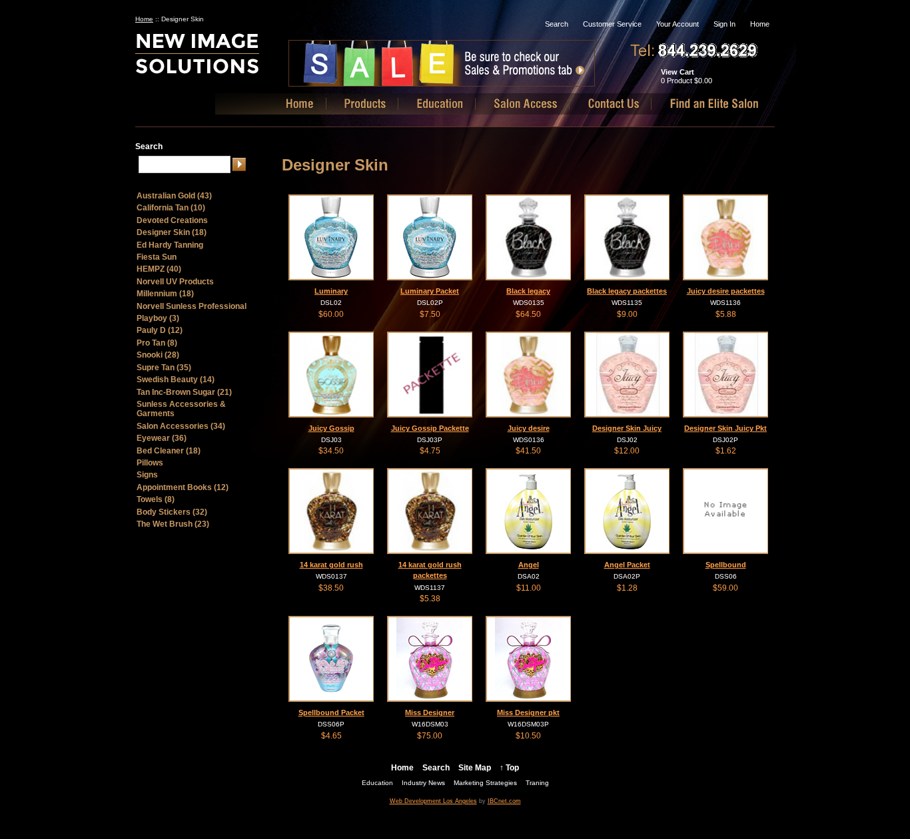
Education (377, 782)
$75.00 (429, 735)
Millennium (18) (165, 293)
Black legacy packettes (627, 291)
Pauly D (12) (160, 330)
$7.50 (430, 314)
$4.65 (331, 735)
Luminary (331, 291)
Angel (528, 565)
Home (759, 24)
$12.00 (627, 450)
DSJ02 (627, 439)
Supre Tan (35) (164, 367)
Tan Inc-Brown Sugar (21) (184, 392)
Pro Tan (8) (157, 343)
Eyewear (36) (162, 438)
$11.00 (528, 588)
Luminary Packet (429, 291)
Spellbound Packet (331, 712)
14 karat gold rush (331, 565)
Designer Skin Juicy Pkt (725, 428)
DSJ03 (331, 439)
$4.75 (430, 450)
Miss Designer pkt (528, 712)
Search (556, 24)
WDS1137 (429, 587)
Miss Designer (429, 712)
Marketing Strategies (485, 782)
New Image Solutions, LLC (220, 58)
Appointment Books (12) (182, 487)
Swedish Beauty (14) (176, 379)
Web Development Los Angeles (433, 801)
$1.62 (725, 450)
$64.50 (528, 314)
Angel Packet (627, 565)
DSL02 (331, 302)
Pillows (150, 462)
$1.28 (627, 588)
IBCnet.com (504, 801)
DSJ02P (725, 439)
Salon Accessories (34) (181, 426)
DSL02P (430, 302)
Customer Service (612, 24)
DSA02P (627, 576)
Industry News (423, 782)
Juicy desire (529, 428)
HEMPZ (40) (159, 269)
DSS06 (726, 576)
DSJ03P (429, 439)
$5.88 (725, 314)
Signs (147, 474)
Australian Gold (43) (174, 195)
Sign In (724, 24)
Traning (537, 782)
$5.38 (430, 598)
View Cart (677, 72)
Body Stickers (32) (172, 512)
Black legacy (528, 291)
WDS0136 (528, 439)
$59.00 (725, 588)
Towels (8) (156, 499)
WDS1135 (627, 302)
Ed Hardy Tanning (170, 245)
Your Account (677, 24)
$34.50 (331, 450)
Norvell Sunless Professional (191, 306)
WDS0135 (528, 302)
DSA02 (529, 576)
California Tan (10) (171, 207)
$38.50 (331, 588)
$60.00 (331, 314)
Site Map (474, 767)
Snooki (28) (158, 355)
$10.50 (528, 735)
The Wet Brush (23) (173, 524)
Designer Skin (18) (172, 232)
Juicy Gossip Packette (430, 428)
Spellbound (725, 565)
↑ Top (509, 767)
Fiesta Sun (157, 257)
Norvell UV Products (175, 281)
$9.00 (627, 314)
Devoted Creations (172, 220)
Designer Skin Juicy (627, 428)
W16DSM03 (430, 724)
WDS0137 (331, 576)
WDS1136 (725, 302)
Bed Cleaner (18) (169, 450)
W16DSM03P (528, 724)
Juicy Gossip (331, 428)
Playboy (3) (158, 318)
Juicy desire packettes (726, 291)
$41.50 (528, 450)
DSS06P (331, 724)
